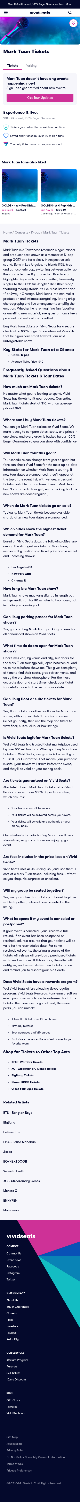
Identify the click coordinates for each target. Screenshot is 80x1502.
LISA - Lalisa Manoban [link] (19, 1142)
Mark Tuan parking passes (49, 629)
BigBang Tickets (22, 1075)
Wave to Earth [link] (13, 1171)
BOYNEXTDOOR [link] (15, 1161)
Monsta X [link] (10, 1191)
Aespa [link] (7, 1152)
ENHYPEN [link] (10, 1200)
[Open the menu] (5, 12)
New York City (21, 573)
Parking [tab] (31, 65)
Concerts (21, 232)
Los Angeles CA (21, 567)
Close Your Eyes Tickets (27, 1088)
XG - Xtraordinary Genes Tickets (33, 1068)
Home (7, 232)
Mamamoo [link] (11, 1210)
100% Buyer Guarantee (45, 4)
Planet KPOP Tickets (25, 1082)
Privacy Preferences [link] (19, 1470)
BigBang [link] (9, 1122)
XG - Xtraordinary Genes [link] (21, 1181)
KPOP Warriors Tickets (26, 1062)
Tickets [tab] (12, 65)
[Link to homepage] (40, 12)
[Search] (70, 13)
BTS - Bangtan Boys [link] (17, 1113)
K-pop (35, 232)
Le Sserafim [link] (11, 1132)
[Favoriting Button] (73, 23)
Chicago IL (18, 580)
